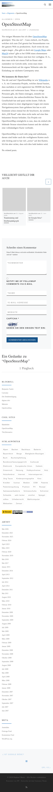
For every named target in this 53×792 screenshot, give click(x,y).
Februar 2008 (6, 684)
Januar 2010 (6, 609)
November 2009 (7, 616)
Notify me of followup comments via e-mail (21, 282)
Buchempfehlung (18, 458)
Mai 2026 (5, 529)
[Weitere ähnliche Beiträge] (48, 181)
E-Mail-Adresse (18, 303)
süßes (6, 499)
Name (11, 293)
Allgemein (10, 13)
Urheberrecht (18, 499)
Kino (39, 478)
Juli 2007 (5, 707)
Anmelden (5, 727)
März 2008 (5, 680)
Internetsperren (35, 474)
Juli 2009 (5, 627)
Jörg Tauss (8, 478)
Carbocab (34, 462)
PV (34, 487)
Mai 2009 (5, 631)
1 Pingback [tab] (26, 368)
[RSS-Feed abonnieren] (26, 787)
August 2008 (6, 665)
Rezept (42, 487)
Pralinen (26, 487)
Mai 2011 (5, 593)
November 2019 (7, 556)
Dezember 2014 (7, 571)
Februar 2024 (6, 540)
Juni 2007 (5, 711)
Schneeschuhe (30, 491)
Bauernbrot (8, 454)
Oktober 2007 (6, 699)
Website (13, 312)
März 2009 (5, 639)
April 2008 (5, 677)
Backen (15, 449)
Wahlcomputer (33, 499)
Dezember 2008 (7, 650)
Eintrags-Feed (7, 731)
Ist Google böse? (35, 217)
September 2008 (7, 661)
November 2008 (7, 654)
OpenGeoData (7, 408)
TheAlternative (7, 432)
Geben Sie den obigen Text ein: (26, 328)
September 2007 (7, 703)
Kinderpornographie (25, 478)
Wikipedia (43, 80)
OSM (35, 483)
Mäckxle (5, 404)
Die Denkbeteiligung (9, 397)
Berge (19, 454)
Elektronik (7, 466)
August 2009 (6, 624)
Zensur (19, 503)
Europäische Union (23, 466)
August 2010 (6, 597)
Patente (44, 483)
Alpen (5, 449)
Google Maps (40, 50)
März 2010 (5, 601)
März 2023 (5, 548)
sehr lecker (20, 495)
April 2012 (5, 586)
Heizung (19, 470)
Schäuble (7, 495)
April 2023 (5, 544)
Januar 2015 (6, 567)
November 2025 (7, 537)
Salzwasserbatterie (11, 491)
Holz (46, 470)
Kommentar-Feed (8, 735)
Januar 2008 (6, 688)
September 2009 (7, 620)
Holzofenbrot (9, 474)
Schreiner (44, 491)
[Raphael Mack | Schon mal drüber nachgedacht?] (9, 4)
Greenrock (7, 470)
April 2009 (5, 635)
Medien (26, 483)
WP (18, 781)
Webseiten (7, 503)
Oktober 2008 (6, 658)
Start (3, 13)
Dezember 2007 (7, 692)
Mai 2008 (5, 673)
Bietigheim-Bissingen (34, 454)
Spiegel (41, 495)
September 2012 (7, 578)
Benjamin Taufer (8, 389)
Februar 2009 (6, 643)
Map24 (5, 53)
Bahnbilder (5, 425)
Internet (21, 474)
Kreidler (6, 483)
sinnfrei (31, 495)
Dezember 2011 (7, 590)
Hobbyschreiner (34, 470)
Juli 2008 (5, 669)
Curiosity (5, 393)
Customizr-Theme (41, 781)
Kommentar (15, 263)
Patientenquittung (11, 487)
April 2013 (5, 574)
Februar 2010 (6, 605)
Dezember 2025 (7, 533)
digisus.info (6, 400)
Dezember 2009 (7, 612)
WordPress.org (7, 739)
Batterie (37, 449)
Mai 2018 (5, 559)
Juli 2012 (5, 582)
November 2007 (7, 696)
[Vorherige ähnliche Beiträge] (42, 181)
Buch (5, 458)
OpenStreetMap (40, 36)
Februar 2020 (6, 552)
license (17, 483)
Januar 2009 (6, 646)
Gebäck (39, 466)
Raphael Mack (19, 777)
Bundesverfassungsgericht (15, 462)
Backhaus (26, 449)
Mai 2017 (5, 563)
